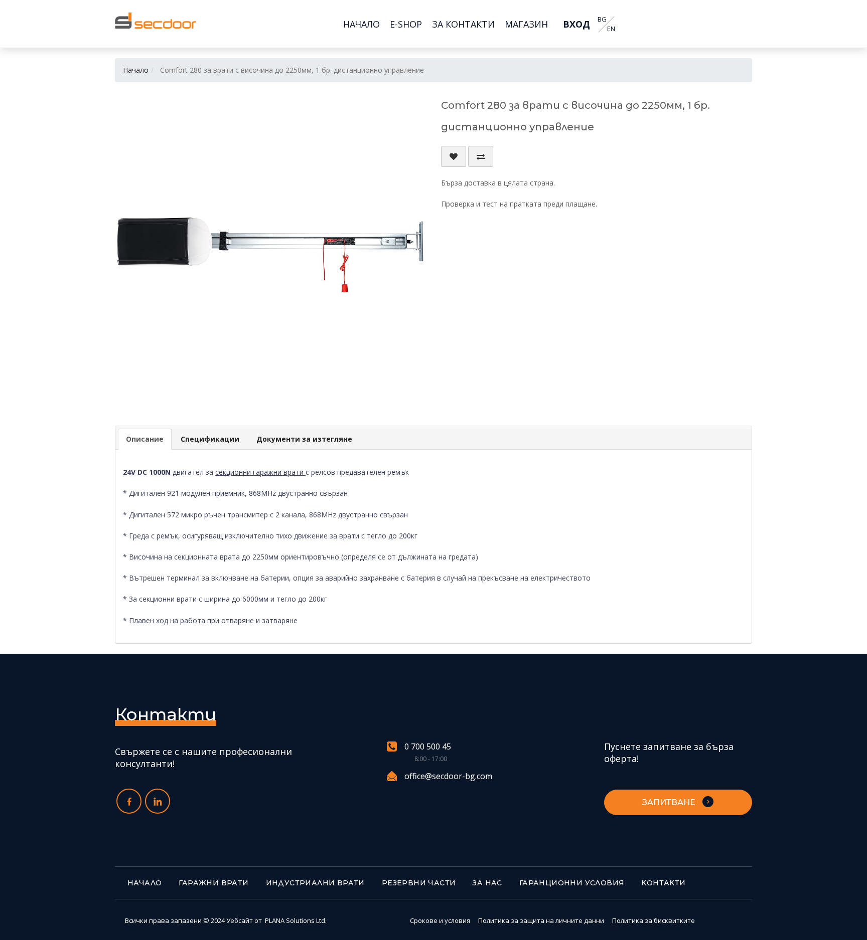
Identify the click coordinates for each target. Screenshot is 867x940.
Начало (136, 70)
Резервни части (419, 882)
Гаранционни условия (572, 882)
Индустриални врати (315, 882)
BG (602, 19)
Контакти (663, 882)
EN (611, 29)
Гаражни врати (213, 882)
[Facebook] (128, 801)
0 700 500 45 (427, 747)
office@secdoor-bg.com (448, 776)
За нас (487, 882)
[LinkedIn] (157, 801)
